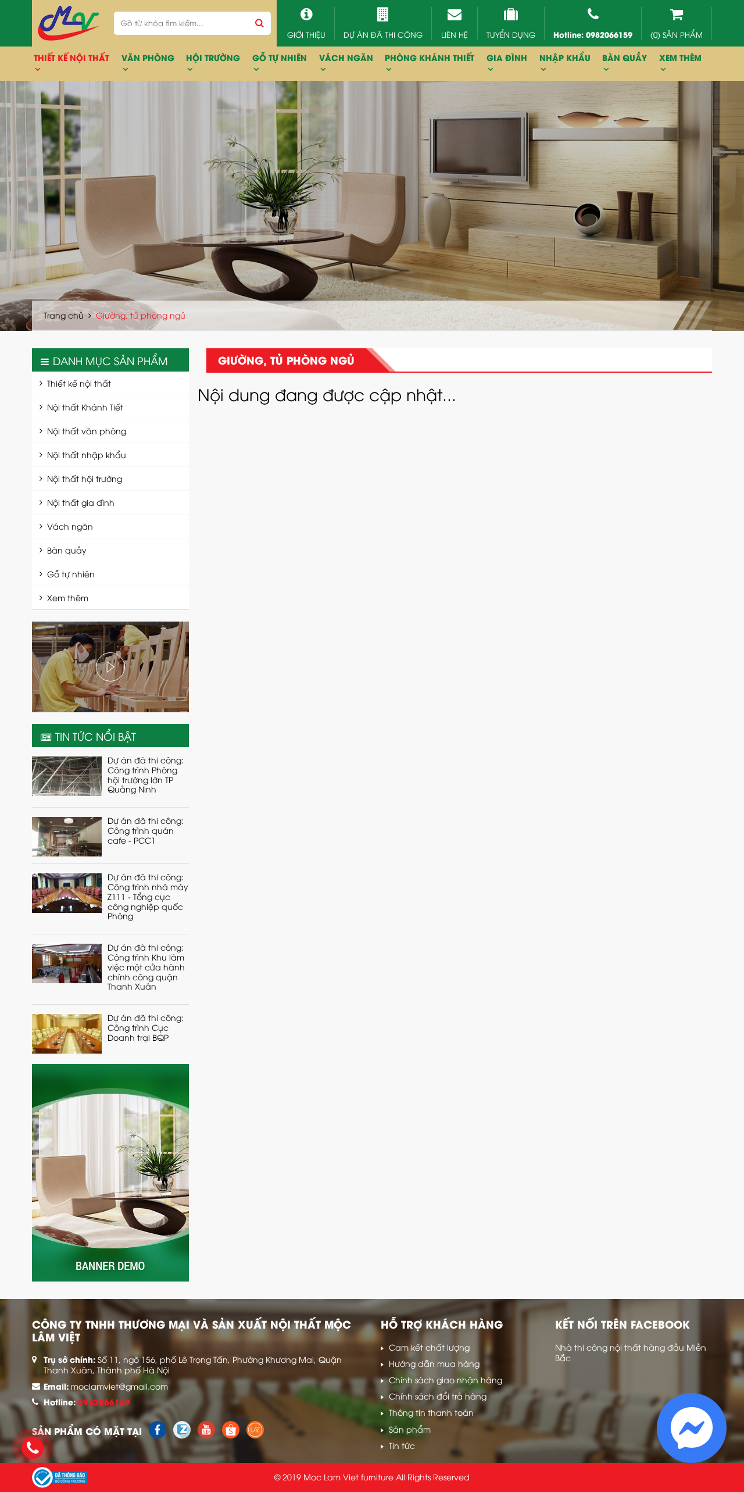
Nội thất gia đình (81, 502)
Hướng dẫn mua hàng (434, 1363)
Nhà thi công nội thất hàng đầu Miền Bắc (630, 1352)
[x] (157, 1434)
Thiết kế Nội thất (71, 57)
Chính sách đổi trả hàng (438, 1395)
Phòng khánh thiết (429, 57)
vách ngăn (346, 57)
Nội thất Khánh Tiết (85, 406)
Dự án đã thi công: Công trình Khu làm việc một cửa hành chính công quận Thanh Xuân (146, 966)
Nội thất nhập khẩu (86, 454)
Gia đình (507, 57)
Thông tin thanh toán (431, 1412)
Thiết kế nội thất (79, 382)
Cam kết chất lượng (429, 1346)
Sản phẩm (410, 1428)
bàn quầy (624, 57)
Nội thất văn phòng (86, 430)
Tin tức (402, 1445)
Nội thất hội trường (84, 478)
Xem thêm (680, 57)
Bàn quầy (67, 549)
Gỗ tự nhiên (279, 57)
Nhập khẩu (565, 57)
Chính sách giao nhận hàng (445, 1379)
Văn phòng (147, 57)
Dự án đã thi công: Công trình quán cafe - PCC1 (146, 830)
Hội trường (213, 57)
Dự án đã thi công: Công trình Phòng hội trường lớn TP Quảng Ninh (146, 774)
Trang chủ (64, 314)
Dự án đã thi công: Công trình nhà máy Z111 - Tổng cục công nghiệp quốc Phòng (148, 896)
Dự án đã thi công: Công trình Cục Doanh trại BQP (146, 1027)
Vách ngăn (70, 525)
